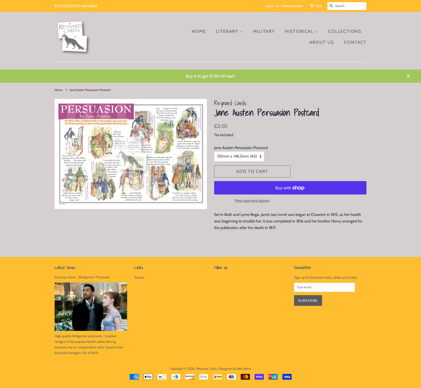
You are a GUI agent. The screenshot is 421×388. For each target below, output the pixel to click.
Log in (269, 6)
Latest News (65, 267)
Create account (292, 6)
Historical (300, 31)
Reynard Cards (206, 368)
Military (264, 31)
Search (139, 277)
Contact (355, 42)
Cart (319, 6)
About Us (321, 42)
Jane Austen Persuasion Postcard (241, 147)
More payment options (252, 200)
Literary (228, 31)
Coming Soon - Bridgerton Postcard (82, 277)
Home (199, 31)
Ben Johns (244, 368)
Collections (345, 31)
